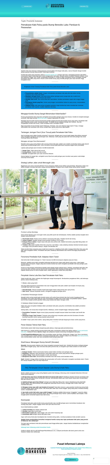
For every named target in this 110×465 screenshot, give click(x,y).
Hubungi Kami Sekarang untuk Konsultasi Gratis (35, 427)
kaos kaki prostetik (83, 335)
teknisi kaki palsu (42, 118)
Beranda (22, 19)
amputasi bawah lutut (51, 74)
